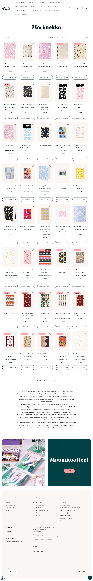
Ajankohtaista (10, 507)
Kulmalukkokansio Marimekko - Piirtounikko (45, 107)
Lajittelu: (62, 37)
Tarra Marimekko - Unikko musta (62, 106)
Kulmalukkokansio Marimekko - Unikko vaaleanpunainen (45, 66)
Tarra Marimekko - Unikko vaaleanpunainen (80, 107)
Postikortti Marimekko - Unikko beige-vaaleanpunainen (80, 272)
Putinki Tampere (38, 513)
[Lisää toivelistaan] (15, 43)
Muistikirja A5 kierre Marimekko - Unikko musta (27, 107)
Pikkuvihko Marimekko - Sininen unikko (10, 187)
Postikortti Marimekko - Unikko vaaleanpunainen (62, 229)
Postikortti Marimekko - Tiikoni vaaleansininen (62, 147)
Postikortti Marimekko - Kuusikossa (62, 187)
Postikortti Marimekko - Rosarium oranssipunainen (62, 356)
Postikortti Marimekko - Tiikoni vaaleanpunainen (27, 188)
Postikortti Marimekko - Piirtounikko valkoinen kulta (80, 356)
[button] (31, 3)
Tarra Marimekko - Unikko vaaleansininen (27, 146)
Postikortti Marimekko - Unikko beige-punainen (27, 356)
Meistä (8, 502)
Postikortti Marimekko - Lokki (10, 314)
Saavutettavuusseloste (67, 510)
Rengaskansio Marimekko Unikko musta (10, 229)
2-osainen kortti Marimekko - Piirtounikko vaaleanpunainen (27, 273)
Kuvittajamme (10, 505)
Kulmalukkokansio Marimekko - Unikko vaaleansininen (80, 229)
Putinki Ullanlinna (38, 507)
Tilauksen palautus (66, 518)
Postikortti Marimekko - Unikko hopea (80, 146)
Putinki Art (36, 515)
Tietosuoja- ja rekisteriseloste (70, 507)
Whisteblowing (65, 515)
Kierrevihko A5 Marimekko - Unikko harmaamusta (80, 66)
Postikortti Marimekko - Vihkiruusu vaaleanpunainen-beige (62, 315)
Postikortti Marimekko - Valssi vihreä (62, 271)
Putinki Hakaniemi (39, 505)
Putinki (83, 571)
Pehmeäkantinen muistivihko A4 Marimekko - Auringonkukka (45, 230)
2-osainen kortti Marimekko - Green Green (45, 315)
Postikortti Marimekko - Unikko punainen (27, 228)
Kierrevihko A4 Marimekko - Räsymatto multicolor (45, 272)
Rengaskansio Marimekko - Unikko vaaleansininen (45, 188)
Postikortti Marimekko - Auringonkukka (80, 187)
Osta (69, 471)
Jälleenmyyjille (65, 513)
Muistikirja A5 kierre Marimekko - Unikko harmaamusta (9, 107)
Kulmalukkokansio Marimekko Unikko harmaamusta (27, 66)
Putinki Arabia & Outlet (40, 510)
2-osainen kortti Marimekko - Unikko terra (27, 315)
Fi (86, 8)
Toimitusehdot (65, 505)
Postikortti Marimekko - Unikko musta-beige (45, 146)
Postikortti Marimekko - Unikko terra (80, 314)
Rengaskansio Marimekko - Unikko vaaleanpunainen (9, 147)
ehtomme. (49, 539)
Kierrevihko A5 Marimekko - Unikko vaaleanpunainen (9, 66)
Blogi (7, 510)
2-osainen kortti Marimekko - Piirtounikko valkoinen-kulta (9, 273)
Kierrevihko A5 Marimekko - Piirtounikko (62, 66)
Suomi (12, 571)
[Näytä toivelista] (74, 8)
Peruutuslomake (65, 520)
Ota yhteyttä (64, 502)
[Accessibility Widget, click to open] (3, 578)
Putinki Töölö (37, 502)
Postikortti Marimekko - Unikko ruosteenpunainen (10, 356)
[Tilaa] (56, 536)
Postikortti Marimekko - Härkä (45, 355)
